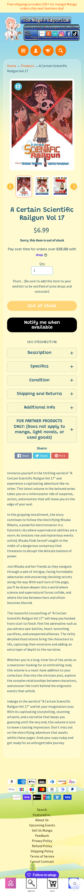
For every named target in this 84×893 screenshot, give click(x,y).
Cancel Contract (42, 861)
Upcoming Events (42, 825)
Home (11, 66)
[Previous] (10, 186)
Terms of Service (42, 856)
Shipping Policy (42, 851)
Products (27, 66)
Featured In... (42, 815)
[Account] (35, 50)
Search (42, 809)
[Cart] (48, 50)
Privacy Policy (42, 841)
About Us (42, 820)
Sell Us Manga (42, 830)
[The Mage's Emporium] (42, 29)
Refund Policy (42, 846)
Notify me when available (42, 325)
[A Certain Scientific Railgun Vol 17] (24, 187)
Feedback (42, 835)
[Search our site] (60, 50)
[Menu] (23, 50)
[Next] (73, 186)
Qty (42, 264)
